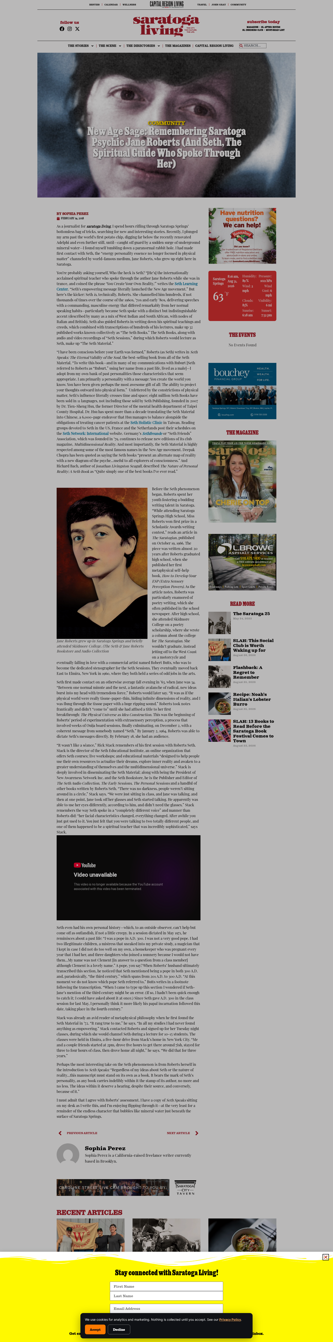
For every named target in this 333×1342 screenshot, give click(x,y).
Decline (119, 1329)
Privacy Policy (230, 1319)
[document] (166, 671)
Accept (95, 1329)
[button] (325, 1257)
